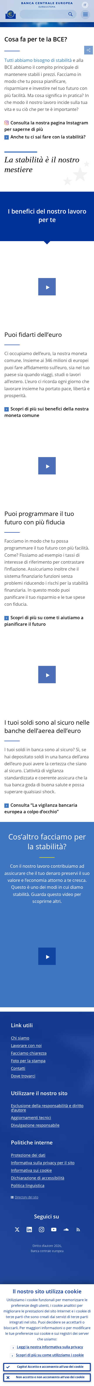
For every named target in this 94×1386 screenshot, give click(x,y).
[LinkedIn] (29, 1229)
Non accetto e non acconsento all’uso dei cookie (50, 1377)
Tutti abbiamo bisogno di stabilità (38, 61)
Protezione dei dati (28, 1155)
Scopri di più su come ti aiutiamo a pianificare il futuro (44, 621)
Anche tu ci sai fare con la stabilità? (47, 137)
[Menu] (85, 14)
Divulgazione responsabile (35, 1126)
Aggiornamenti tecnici (31, 1118)
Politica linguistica (27, 1186)
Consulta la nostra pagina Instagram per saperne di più (46, 126)
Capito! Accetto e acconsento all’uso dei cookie (50, 1367)
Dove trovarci (23, 1076)
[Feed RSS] (78, 1229)
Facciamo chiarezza (29, 1053)
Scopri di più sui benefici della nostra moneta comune (46, 412)
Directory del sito (26, 1197)
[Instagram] (41, 1229)
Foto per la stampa (28, 1061)
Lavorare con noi (26, 1046)
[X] (17, 1229)
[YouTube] (54, 1229)
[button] (85, 5)
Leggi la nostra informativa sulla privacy (50, 1347)
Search (70, 14)
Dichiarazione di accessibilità (37, 1178)
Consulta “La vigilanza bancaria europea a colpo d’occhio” (40, 808)
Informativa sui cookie (31, 1171)
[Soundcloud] (66, 1229)
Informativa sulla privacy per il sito (43, 1163)
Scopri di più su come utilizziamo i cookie (50, 1355)
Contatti (18, 1069)
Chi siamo (20, 1038)
